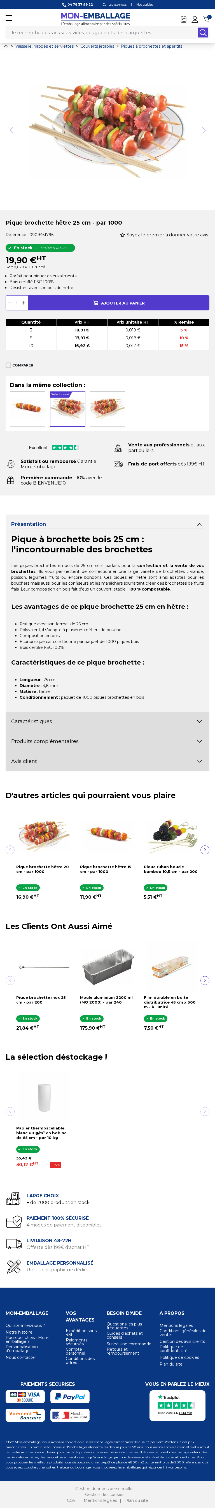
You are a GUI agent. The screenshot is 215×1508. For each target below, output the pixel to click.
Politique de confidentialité (174, 1349)
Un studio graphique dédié (57, 1269)
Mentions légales (176, 1325)
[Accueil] (6, 46)
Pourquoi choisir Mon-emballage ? (27, 1339)
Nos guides (144, 4)
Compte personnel (75, 1351)
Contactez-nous (115, 4)
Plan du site (171, 1364)
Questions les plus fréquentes (124, 1326)
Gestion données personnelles (104, 1488)
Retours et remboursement (123, 1351)
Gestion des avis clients (182, 1341)
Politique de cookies (179, 1357)
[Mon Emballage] (95, 19)
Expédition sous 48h (81, 1333)
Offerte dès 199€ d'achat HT (58, 1247)
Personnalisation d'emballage (22, 1349)
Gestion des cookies (104, 1494)
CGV (71, 1500)
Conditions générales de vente (183, 1333)
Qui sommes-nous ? (25, 1325)
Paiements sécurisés (76, 1342)
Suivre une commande (129, 1344)
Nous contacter (21, 1357)
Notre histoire (19, 1332)
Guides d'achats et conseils (125, 1335)
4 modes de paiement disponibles (64, 1225)
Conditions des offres (80, 1360)
